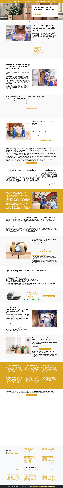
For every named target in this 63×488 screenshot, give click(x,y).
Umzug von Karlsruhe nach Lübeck (30, 480)
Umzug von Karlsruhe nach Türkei (47, 452)
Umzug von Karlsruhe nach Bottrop (48, 481)
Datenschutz (8, 459)
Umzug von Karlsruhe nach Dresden (13, 476)
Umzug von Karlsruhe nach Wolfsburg (48, 480)
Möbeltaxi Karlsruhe (27, 460)
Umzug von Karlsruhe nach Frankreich (48, 458)
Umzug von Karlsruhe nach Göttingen (48, 482)
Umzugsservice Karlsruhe (28, 448)
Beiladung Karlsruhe (27, 463)
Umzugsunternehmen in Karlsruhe (20, 70)
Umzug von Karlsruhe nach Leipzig (13, 473)
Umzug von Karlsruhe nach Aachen (30, 470)
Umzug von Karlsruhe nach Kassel (30, 485)
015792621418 (9, 452)
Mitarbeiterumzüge (35, 255)
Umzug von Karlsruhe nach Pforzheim (48, 479)
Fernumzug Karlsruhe (28, 450)
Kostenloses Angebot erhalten (31, 108)
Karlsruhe (37, 53)
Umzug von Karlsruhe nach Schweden (48, 451)
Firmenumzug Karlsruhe (28, 451)
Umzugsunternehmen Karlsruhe (12, 1)
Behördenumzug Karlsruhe (29, 462)
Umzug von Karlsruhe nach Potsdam (13, 477)
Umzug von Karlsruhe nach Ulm (47, 478)
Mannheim (50, 173)
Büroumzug (36, 48)
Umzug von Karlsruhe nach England (48, 453)
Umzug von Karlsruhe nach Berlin (12, 469)
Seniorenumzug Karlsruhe (28, 456)
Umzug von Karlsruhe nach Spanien (48, 462)
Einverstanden (36, 486)
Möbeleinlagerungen (37, 49)
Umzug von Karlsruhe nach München (13, 482)
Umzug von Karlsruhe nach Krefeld (30, 478)
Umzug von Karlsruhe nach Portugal (48, 461)
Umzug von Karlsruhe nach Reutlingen (48, 484)
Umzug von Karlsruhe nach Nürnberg (13, 484)
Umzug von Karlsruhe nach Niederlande (49, 457)
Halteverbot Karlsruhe (28, 452)
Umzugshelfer (54, 132)
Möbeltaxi (37, 47)
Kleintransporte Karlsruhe (28, 459)
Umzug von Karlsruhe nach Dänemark (48, 460)
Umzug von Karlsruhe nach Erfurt (30, 481)
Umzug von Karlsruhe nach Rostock (30, 484)
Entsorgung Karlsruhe (28, 458)
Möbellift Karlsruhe (27, 464)
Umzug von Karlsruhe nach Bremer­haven (49, 485)
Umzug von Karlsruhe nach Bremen (13, 474)
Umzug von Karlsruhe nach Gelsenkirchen (31, 469)
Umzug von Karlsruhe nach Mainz (30, 479)
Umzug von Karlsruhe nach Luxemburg (48, 448)
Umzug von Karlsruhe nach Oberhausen (31, 482)
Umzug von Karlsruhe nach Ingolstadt (48, 471)
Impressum (8, 458)
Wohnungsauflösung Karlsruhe (29, 457)
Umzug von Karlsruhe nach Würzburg (48, 476)
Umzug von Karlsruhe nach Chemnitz (30, 473)
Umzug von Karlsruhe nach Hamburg (13, 479)
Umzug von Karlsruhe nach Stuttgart (13, 478)
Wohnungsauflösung (37, 44)
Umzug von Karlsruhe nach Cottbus (13, 475)
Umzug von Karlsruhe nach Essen (12, 471)
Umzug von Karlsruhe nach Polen (47, 450)
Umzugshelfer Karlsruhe (28, 461)
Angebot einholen (37, 14)
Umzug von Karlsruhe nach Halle (29, 474)
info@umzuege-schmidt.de (13, 453)
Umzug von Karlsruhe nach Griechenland (49, 455)
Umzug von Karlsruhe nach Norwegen (48, 449)
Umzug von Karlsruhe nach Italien (47, 456)
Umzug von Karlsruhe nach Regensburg (49, 469)
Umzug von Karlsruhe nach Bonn (12, 470)
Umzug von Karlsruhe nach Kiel (29, 471)
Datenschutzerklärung (51, 486)
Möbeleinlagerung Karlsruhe (29, 455)
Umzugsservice (20, 21)
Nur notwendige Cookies (43, 486)
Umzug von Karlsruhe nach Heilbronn (48, 477)
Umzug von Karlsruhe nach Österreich (48, 459)
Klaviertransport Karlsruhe (28, 453)
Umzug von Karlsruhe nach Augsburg (13, 485)
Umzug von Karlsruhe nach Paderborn (48, 470)
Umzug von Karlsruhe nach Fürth (47, 475)
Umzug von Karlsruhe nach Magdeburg (31, 475)
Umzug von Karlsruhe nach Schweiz (48, 463)
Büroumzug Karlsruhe (28, 449)
